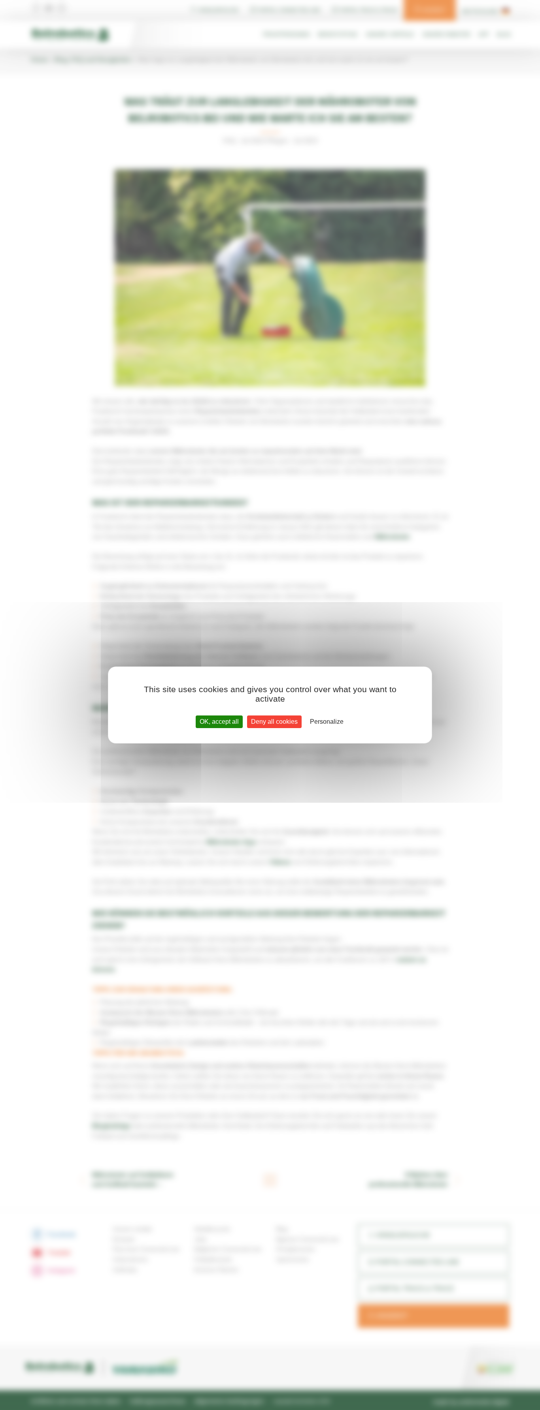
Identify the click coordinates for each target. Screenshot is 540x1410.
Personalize (327, 721)
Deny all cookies (274, 721)
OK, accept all (219, 721)
